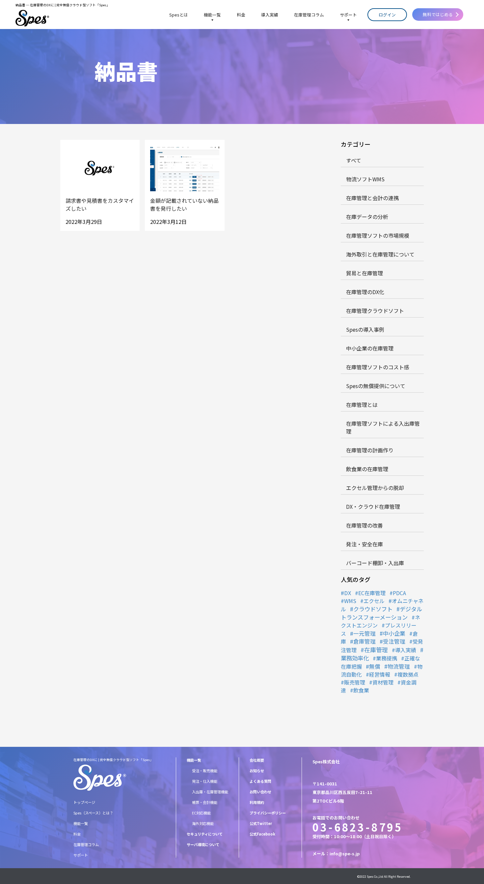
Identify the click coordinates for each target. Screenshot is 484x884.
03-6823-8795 (357, 827)
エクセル (374, 601)
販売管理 (354, 682)
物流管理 (399, 666)
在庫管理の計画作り (369, 450)
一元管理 (364, 633)
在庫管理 (376, 649)
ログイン (387, 15)
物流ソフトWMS (365, 179)
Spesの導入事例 (365, 329)
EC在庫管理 (372, 593)
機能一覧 (212, 15)
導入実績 (269, 15)
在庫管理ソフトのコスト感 (377, 367)
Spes (370, 876)
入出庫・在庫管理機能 (210, 791)
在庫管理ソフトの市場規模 (377, 235)
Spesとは (178, 15)
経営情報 (379, 674)
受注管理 (394, 641)
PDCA (399, 593)
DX (347, 593)
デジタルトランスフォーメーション (381, 613)
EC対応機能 (201, 812)
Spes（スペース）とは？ (93, 812)
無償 (374, 666)
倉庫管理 (364, 641)
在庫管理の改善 (364, 525)
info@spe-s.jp (345, 853)
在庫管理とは (362, 405)
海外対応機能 (203, 823)
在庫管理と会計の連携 (372, 198)
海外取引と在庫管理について (380, 254)
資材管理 (382, 682)
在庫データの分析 (367, 217)
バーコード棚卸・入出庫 (375, 563)
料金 (241, 15)
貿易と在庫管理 (364, 273)
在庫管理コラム (309, 15)
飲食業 (361, 690)
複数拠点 (407, 674)
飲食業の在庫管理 (367, 469)
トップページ (84, 802)
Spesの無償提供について (375, 386)
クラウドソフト (372, 609)
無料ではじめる (438, 14)
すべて (353, 160)
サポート (348, 15)
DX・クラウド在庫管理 (373, 506)
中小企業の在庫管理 (369, 348)
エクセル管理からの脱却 (375, 488)
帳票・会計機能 (204, 802)
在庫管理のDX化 (365, 292)
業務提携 (386, 658)
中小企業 (394, 633)
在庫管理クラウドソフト (375, 311)
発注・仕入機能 (204, 781)
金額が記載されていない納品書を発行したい (184, 204)
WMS (350, 601)
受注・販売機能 (204, 770)
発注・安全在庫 (364, 544)
